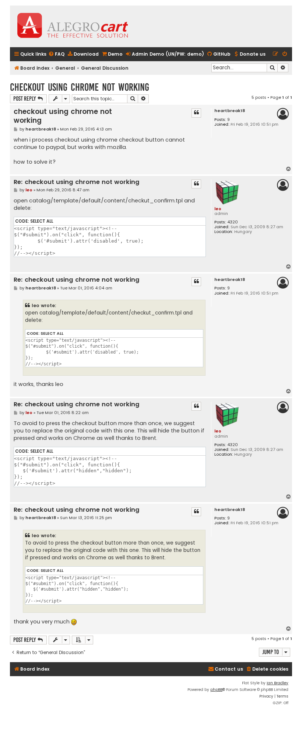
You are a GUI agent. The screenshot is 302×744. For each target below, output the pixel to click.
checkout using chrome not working (79, 87)
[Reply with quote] (196, 112)
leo (217, 209)
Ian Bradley (277, 683)
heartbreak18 (229, 110)
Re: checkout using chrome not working (77, 182)
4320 (232, 222)
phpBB (216, 689)
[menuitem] (56, 54)
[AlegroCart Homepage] (72, 26)
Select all (41, 221)
